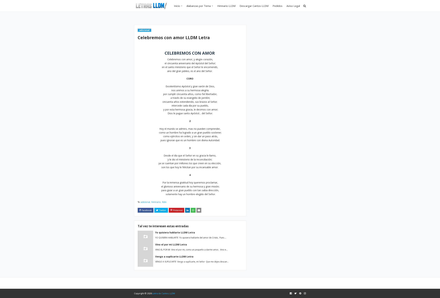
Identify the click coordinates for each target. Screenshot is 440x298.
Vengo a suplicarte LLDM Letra (174, 256)
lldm (164, 202)
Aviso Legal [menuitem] (293, 6)
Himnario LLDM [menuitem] (226, 6)
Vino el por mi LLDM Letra (171, 244)
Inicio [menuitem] (177, 6)
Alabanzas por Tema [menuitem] (198, 6)
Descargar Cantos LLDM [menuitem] (254, 6)
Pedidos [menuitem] (277, 6)
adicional (145, 202)
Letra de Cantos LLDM (163, 293)
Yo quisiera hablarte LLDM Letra (175, 232)
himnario (156, 202)
